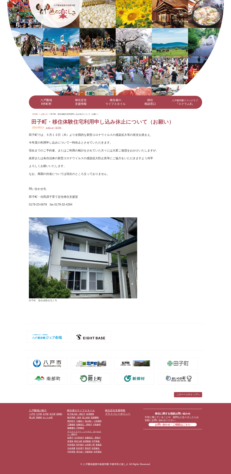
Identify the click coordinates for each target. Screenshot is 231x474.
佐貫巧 (70, 438)
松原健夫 (96, 448)
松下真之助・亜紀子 (76, 414)
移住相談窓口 (150, 102)
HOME (35, 114)
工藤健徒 (71, 424)
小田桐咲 (98, 421)
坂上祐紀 (86, 417)
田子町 (58, 128)
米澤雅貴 (90, 414)
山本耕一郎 (90, 445)
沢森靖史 (89, 452)
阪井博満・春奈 (74, 417)
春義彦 (99, 445)
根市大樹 (78, 441)
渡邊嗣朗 (95, 417)
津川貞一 (80, 452)
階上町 (32, 417)
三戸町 (39, 414)
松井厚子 (80, 448)
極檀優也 (71, 428)
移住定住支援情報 (81, 102)
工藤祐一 (80, 421)
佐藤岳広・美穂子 (84, 424)
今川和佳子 (79, 438)
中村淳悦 (71, 452)
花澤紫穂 (87, 441)
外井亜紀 (71, 445)
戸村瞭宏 (80, 428)
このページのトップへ (188, 394)
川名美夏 (71, 448)
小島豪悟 (97, 424)
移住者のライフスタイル (115, 102)
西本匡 (88, 448)
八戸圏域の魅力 (38, 410)
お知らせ (44, 114)
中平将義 (96, 441)
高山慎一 (89, 421)
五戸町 (46, 414)
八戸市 (32, 414)
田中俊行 (80, 445)
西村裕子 (71, 421)
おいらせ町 (48, 417)
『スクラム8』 (185, 102)
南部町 (59, 414)
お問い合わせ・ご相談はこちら (172, 424)
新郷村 (39, 417)
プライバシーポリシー (117, 413)
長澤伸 (70, 441)
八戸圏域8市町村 (46, 102)
